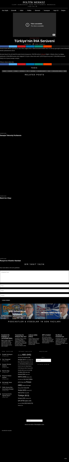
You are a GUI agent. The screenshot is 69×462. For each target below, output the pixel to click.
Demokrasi (24, 364)
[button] (49, 360)
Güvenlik (22, 71)
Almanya (21, 357)
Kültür (27, 372)
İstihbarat (20, 405)
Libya (28, 374)
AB (20, 355)
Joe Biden (21, 372)
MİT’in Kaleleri (46, 335)
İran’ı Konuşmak (6, 359)
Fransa (30, 368)
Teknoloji (29, 390)
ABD (26, 355)
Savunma (33, 71)
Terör (21, 392)
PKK (26, 379)
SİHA (49, 71)
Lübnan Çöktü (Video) (33, 335)
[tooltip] (61, 4)
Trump (26, 392)
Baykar (10, 71)
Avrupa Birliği (29, 359)
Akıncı (4, 71)
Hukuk (26, 370)
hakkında (43, 54)
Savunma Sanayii (41, 71)
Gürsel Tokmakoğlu (40, 44)
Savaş (25, 385)
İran (24, 403)
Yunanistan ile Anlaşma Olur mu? (20, 335)
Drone (16, 71)
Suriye (22, 390)
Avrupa (22, 359)
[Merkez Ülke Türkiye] (52, 311)
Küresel (21, 374)
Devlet (30, 364)
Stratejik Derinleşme (7, 354)
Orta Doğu (20, 379)
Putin (23, 382)
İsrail (30, 403)
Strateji (26, 387)
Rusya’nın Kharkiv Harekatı (10, 261)
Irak (30, 370)
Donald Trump (21, 366)
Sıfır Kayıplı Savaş (57, 71)
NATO (22, 377)
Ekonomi (24, 368)
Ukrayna (21, 398)
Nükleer (29, 377)
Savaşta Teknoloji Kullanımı (10, 135)
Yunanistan (28, 398)
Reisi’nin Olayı (5, 198)
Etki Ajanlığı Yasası (7, 382)
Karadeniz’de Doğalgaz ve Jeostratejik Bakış (6, 336)
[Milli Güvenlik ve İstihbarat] (17, 311)
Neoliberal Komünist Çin (60, 335)
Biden (20, 361)
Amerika (27, 357)
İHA (27, 71)
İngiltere (28, 400)
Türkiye (23, 395)
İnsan (20, 403)
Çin (21, 400)
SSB (65, 71)
